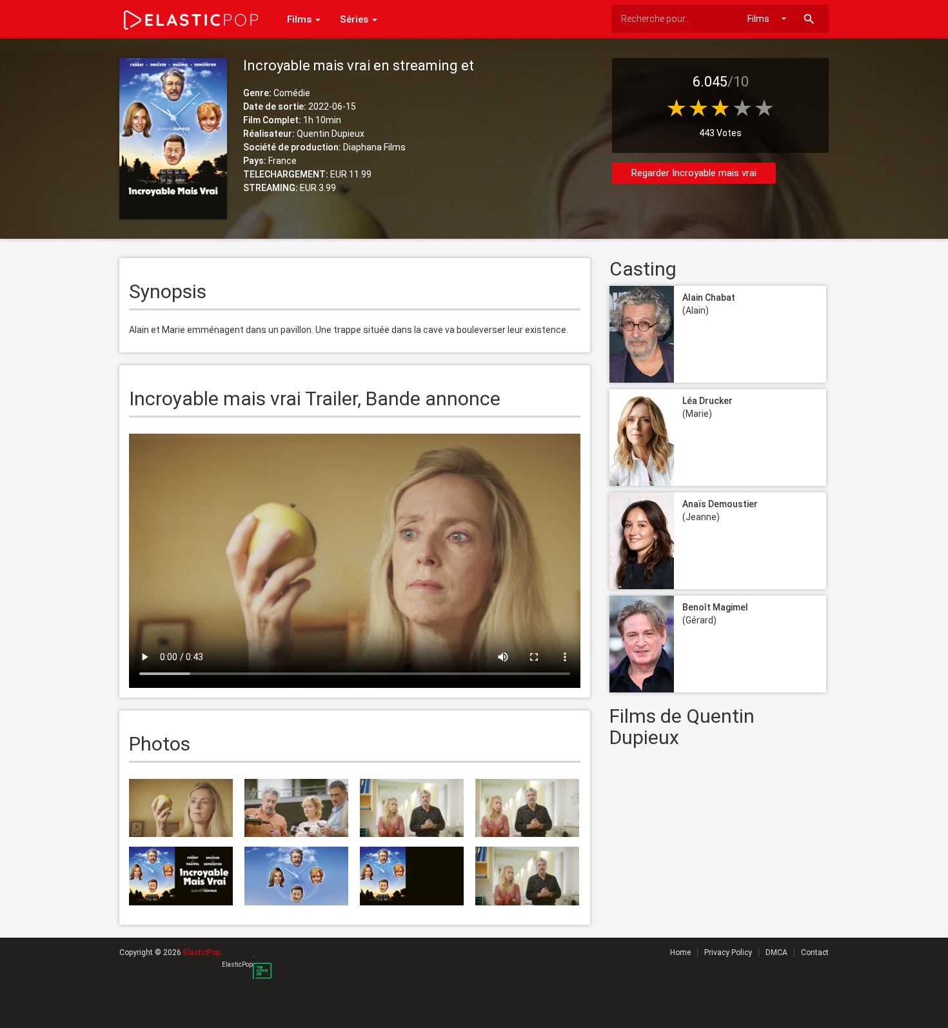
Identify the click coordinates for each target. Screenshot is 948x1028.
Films (300, 19)
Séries (355, 19)
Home (680, 952)
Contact (815, 952)
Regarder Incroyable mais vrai (693, 173)
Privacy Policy (728, 952)
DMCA (776, 952)
